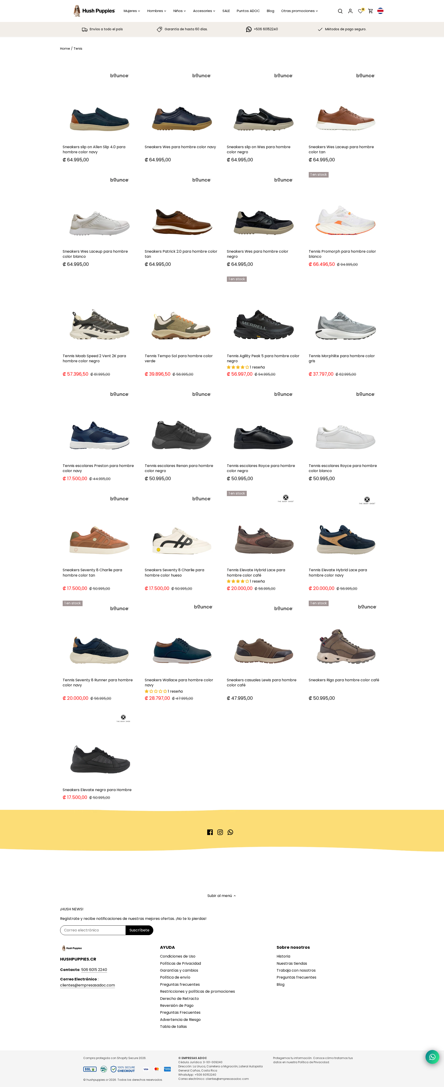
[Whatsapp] (230, 832)
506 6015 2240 (94, 969)
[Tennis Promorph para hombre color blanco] (345, 208)
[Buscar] (340, 11)
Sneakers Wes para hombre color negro (257, 254)
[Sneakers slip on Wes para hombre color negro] (263, 104)
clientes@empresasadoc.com (87, 985)
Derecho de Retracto (179, 998)
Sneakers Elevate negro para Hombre (97, 789)
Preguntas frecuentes (180, 984)
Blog (280, 984)
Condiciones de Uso (177, 956)
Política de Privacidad (313, 1062)
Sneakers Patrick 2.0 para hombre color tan (181, 254)
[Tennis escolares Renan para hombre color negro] (181, 422)
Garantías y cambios (179, 970)
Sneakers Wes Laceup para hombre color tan (341, 149)
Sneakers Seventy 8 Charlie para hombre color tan (92, 572)
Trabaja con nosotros (296, 970)
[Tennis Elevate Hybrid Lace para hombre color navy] (345, 527)
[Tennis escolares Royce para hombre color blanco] (345, 422)
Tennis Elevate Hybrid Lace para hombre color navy (338, 572)
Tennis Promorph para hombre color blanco (342, 254)
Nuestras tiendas (292, 963)
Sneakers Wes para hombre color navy (180, 147)
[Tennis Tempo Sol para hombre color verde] (181, 312)
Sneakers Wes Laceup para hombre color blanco (95, 254)
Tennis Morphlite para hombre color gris (342, 358)
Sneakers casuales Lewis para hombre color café (261, 682)
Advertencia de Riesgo (180, 1019)
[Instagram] (220, 832)
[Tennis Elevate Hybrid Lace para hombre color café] (263, 527)
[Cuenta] (350, 11)
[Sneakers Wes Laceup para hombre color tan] (345, 104)
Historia (283, 956)
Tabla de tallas (173, 1026)
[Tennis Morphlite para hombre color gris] (345, 312)
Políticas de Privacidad (180, 963)
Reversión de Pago (177, 1005)
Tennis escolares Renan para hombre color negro (179, 468)
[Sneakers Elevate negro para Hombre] (99, 746)
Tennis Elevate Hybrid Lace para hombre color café (256, 572)
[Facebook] (210, 832)
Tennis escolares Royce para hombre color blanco (343, 468)
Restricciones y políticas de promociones (197, 991)
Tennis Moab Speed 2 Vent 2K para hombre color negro (94, 358)
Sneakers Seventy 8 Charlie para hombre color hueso (174, 572)
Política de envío (175, 977)
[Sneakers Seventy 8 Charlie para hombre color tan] (99, 527)
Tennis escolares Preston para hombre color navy (98, 468)
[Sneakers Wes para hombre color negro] (263, 208)
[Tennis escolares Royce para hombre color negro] (263, 422)
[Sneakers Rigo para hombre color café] (345, 637)
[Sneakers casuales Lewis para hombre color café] (263, 637)
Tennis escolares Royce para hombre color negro (261, 468)
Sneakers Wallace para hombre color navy (179, 682)
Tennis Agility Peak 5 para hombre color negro (263, 358)
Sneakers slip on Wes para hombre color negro (258, 149)
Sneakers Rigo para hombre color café (344, 680)
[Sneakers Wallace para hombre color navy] (181, 637)
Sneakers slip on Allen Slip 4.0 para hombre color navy (94, 149)
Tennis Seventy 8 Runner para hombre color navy (98, 682)
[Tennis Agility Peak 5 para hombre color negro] (263, 312)
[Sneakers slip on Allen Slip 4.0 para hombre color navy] (99, 104)
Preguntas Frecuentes (180, 1012)
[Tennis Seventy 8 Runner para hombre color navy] (99, 637)
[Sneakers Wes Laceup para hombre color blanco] (99, 208)
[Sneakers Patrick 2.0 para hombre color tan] (181, 208)
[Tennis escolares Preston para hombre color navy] (99, 422)
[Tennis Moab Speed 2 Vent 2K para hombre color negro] (99, 312)
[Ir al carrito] (370, 11)
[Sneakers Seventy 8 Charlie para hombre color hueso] (181, 527)
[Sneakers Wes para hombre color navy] (181, 104)
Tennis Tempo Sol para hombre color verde (179, 358)
